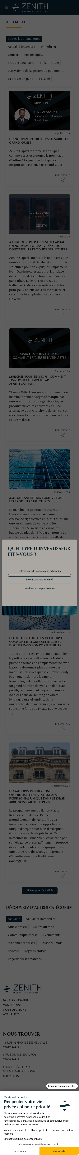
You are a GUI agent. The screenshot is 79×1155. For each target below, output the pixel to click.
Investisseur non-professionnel (39, 588)
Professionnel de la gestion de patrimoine (39, 571)
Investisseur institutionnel (39, 580)
